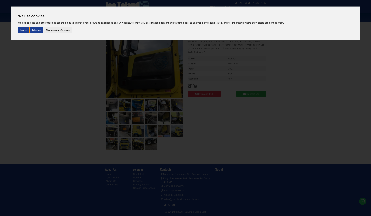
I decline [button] (36, 30)
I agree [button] (23, 30)
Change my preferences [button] (58, 30)
